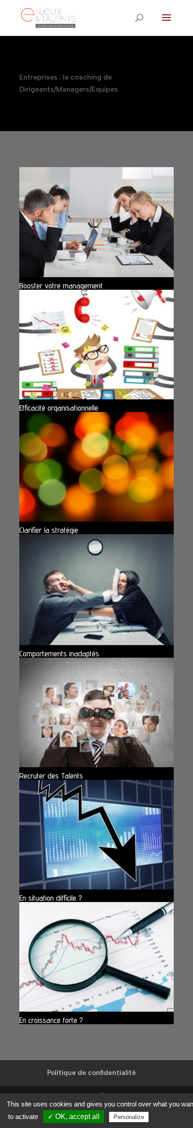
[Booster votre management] (96, 222)
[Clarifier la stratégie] (96, 467)
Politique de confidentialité (91, 1073)
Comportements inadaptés (59, 653)
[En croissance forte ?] (96, 957)
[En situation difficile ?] (96, 834)
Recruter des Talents (51, 775)
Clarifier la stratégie (48, 530)
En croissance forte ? (51, 1020)
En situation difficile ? (50, 897)
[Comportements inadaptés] (96, 589)
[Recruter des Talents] (96, 712)
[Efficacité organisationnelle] (96, 344)
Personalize (129, 1117)
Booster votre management (61, 285)
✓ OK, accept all (74, 1116)
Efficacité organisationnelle (58, 407)
